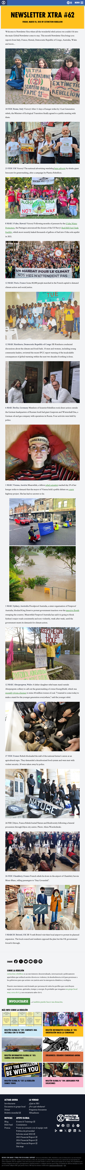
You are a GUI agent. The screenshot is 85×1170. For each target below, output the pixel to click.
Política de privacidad (25, 1130)
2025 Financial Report (25, 1143)
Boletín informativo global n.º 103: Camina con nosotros (20, 1056)
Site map (20, 1146)
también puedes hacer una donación (47, 1002)
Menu (77, 2)
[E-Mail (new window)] (31, 961)
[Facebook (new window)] (16, 961)
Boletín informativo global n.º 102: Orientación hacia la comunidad (61, 1031)
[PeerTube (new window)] (56, 1130)
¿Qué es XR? (34, 1103)
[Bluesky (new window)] (26, 961)
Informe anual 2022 (24, 1133)
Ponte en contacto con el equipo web (31, 1127)
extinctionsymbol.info (56, 1165)
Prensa (7, 1127)
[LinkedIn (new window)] (74, 1130)
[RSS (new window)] (79, 1130)
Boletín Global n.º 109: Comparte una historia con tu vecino (20, 1031)
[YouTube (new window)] (61, 1130)
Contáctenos (21, 1124)
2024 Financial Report (25, 1140)
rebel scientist (51, 485)
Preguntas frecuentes (38, 1109)
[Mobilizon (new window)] (73, 1125)
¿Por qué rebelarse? (37, 1106)
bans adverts (60, 169)
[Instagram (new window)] (36, 961)
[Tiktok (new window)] (78, 1125)
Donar (7, 1109)
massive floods (72, 611)
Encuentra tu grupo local (14, 1106)
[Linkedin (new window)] (40, 961)
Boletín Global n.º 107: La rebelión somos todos (19, 1082)
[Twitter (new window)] (21, 961)
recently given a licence (15, 693)
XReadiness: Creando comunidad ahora (63, 1055)
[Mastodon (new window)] (69, 1130)
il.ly (65, 1165)
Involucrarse (18, 1001)
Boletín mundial (11, 1112)
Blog (6, 1121)
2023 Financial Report (25, 1137)
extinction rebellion (15, 974)
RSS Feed (8, 1124)
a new (71, 490)
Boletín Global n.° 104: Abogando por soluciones (62, 1082)
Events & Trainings (24, 1121)
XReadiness (34, 1112)
